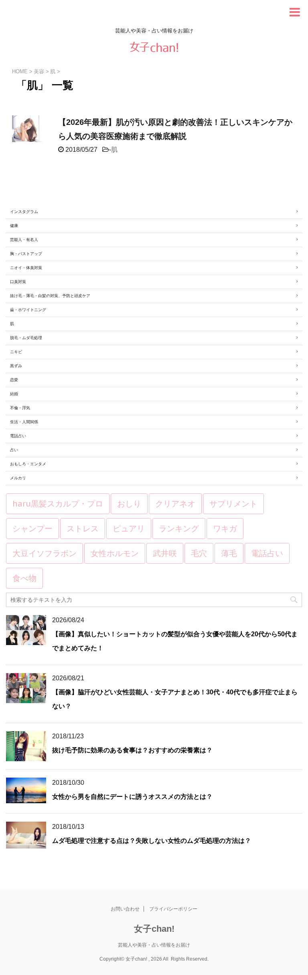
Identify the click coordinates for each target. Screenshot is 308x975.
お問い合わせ (125, 909)
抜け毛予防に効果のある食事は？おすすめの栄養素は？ (132, 750)
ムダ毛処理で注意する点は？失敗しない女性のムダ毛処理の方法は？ (151, 840)
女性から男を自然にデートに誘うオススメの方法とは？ (132, 796)
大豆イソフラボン (44, 553)
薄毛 (229, 553)
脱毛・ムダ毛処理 (26, 338)
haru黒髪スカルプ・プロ (57, 504)
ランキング (179, 528)
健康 (14, 225)
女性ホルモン (115, 553)
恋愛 (14, 380)
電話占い (18, 436)
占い (14, 450)
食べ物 (24, 578)
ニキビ (16, 352)
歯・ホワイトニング (28, 310)
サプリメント (233, 504)
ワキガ (225, 528)
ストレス (83, 528)
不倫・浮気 (20, 408)
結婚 (14, 394)
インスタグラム (24, 211)
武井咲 (165, 553)
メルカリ (18, 478)
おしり (129, 504)
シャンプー (32, 528)
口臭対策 (18, 281)
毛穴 (199, 553)
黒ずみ (16, 366)
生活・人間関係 (24, 422)
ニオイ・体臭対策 (26, 267)
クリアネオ (175, 504)
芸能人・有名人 (24, 239)
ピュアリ (129, 528)
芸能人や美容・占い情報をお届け (154, 945)
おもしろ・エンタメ (28, 464)
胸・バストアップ (26, 253)
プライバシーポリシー (173, 909)
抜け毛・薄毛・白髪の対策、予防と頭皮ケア (50, 296)
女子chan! (154, 929)
